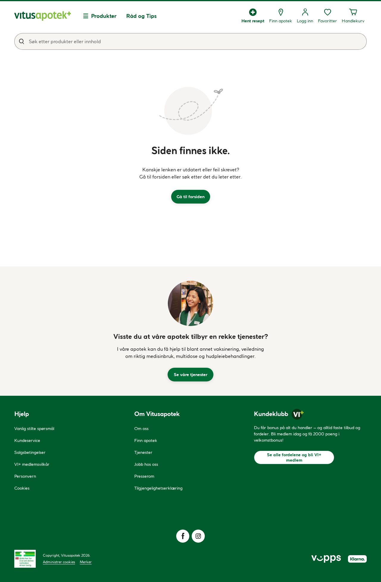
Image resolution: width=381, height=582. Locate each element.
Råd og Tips (141, 16)
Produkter (104, 16)
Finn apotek (145, 440)
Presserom (144, 476)
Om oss (141, 428)
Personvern (25, 476)
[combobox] (190, 41)
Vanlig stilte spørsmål (34, 428)
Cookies (21, 488)
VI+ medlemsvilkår (31, 464)
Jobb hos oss (146, 464)
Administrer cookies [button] (59, 562)
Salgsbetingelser (30, 452)
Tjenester (143, 452)
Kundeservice (27, 440)
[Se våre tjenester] (190, 303)
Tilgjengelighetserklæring (158, 488)
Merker (86, 562)
